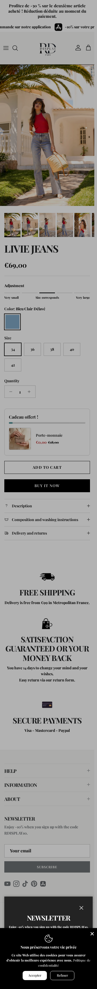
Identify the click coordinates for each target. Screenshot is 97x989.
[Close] (92, 933)
